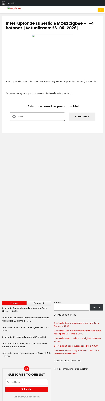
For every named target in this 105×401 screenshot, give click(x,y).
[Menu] (3, 9)
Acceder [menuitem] (12, 3)
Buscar (57, 302)
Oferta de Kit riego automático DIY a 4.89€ (24, 337)
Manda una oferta (101, 10)
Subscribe (82, 116)
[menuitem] (3, 3)
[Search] (93, 9)
